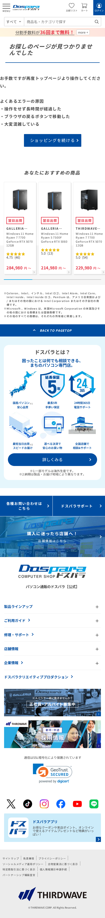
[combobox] (62, 21)
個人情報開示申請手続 (53, 869)
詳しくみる (52, 459)
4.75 (13, 257)
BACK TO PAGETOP (56, 330)
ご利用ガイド (14, 620)
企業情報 (11, 662)
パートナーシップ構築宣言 (19, 875)
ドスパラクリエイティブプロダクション (36, 676)
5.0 (47, 253)
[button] (52, 773)
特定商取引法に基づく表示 (19, 869)
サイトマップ (11, 858)
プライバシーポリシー (52, 858)
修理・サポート (16, 634)
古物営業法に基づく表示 (63, 864)
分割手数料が (44, 32)
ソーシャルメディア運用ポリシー (23, 864)
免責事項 (28, 858)
